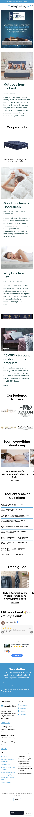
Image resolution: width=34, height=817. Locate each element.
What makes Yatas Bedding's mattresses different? (13, 521)
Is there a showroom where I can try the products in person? (15, 515)
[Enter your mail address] (31, 686)
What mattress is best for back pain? (14, 526)
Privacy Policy (5, 764)
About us (4, 756)
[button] (2, 632)
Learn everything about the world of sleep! (7, 777)
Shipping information (8, 772)
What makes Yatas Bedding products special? (12, 504)
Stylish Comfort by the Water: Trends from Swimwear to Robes (15, 596)
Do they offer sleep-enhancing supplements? (14, 543)
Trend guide (5, 785)
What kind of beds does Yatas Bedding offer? (13, 532)
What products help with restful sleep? (11, 510)
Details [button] (5, 385)
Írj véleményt (17, 655)
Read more (15, 480)
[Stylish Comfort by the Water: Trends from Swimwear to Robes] (15, 579)
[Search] (28, 6)
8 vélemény (9, 624)
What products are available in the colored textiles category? (14, 537)
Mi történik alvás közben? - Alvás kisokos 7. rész (15, 474)
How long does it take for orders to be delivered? (12, 555)
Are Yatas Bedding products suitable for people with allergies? (13, 549)
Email (2, 682)
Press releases (6, 782)
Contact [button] (4, 748)
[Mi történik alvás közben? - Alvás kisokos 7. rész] (15, 458)
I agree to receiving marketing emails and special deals (16, 690)
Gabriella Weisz (11, 622)
